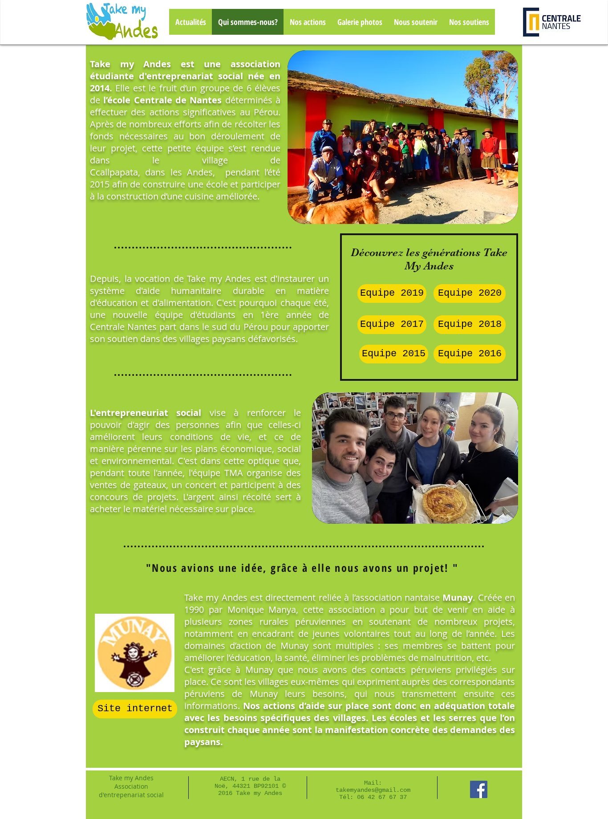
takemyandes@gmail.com (373, 790)
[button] (470, 324)
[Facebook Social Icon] (478, 789)
